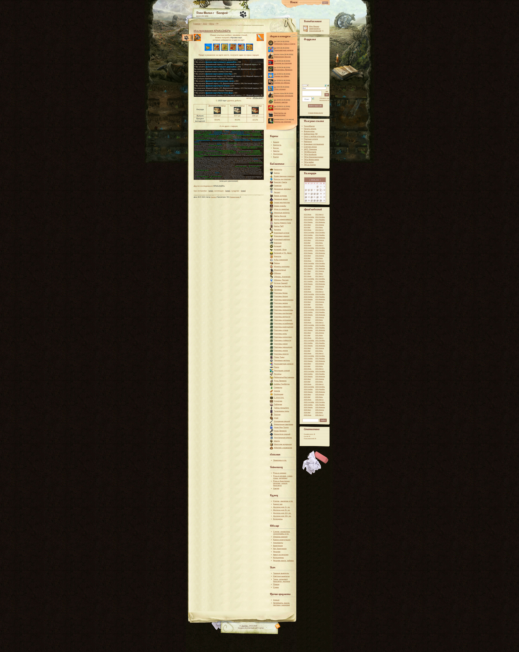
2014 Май (307, 227)
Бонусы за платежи (282, 122)
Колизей (277, 246)
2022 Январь (308, 345)
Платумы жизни (281, 303)
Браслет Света (280, 182)
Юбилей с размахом (283, 448)
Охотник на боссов (282, 286)
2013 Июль (307, 214)
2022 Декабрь (320, 358)
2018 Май (307, 289)
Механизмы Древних (283, 70)
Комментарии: (235, 197)
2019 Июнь (319, 304)
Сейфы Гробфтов (282, 384)
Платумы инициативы (283, 310)
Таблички (278, 404)
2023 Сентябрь (309, 371)
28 (314, 200)
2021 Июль (307, 338)
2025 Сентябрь (309, 402)
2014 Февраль (320, 222)
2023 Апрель (319, 363)
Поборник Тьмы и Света (284, 44)
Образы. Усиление (282, 277)
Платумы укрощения (283, 347)
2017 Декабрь (320, 281)
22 (317, 197)
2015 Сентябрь (309, 248)
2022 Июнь (319, 351)
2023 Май (307, 366)
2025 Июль (307, 399)
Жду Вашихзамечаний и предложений (315, 28)
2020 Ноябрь (308, 327)
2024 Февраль (320, 376)
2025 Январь (308, 392)
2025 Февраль (320, 392)
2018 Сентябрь (309, 294)
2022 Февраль (320, 345)
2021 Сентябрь (309, 340)
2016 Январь (308, 253)
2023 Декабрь (320, 374)
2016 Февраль (320, 253)
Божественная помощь (284, 176)
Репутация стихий (282, 370)
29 (317, 200)
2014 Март (307, 225)
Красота (277, 256)
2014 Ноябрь (308, 235)
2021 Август (319, 338)
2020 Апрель (319, 317)
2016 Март (307, 255)
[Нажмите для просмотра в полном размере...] (229, 179)
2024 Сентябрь (309, 387)
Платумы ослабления (283, 323)
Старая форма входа (315, 113)
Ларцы (277, 263)
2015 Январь (308, 237)
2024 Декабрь (320, 389)
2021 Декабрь (320, 343)
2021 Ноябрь (308, 343)
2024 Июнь (319, 381)
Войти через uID (315, 106)
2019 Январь (308, 299)
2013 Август (319, 214)
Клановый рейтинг (282, 239)
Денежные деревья (282, 189)
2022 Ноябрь (308, 358)
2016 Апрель (319, 255)
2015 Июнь (319, 243)
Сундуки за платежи (283, 63)
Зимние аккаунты (281, 109)
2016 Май (307, 258)
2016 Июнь (319, 258)
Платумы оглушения (283, 320)
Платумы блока (280, 293)
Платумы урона (281, 350)
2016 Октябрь (320, 263)
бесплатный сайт (251, 628)
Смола (277, 391)
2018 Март (307, 286)
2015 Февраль (320, 237)
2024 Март (307, 379)
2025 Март (307, 394)
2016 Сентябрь (309, 263)
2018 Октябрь (320, 294)
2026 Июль (307, 415)
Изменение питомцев (283, 96)
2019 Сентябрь (309, 309)
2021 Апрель (319, 333)
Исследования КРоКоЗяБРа (212, 30)
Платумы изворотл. (282, 306)
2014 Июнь (319, 227)
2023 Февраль (320, 361)
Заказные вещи (281, 199)
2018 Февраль (320, 284)
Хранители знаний (282, 434)
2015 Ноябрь (308, 250)
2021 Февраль (320, 330)
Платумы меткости (282, 317)
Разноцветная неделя (283, 50)
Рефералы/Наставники (284, 377)
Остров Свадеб (280, 283)
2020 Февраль (320, 315)
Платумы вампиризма (283, 300)
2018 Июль (307, 291)
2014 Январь (308, 222)
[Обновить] (325, 85)
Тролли (277, 414)
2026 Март (307, 410)
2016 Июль (307, 261)
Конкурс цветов (280, 102)
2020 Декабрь (320, 327)
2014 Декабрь (320, 235)
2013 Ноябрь (308, 219)
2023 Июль (307, 369)
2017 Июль (307, 276)
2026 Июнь (319, 412)
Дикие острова (280, 196)
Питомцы (278, 290)
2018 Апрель (319, 286)
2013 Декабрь (320, 219)
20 (311, 197)
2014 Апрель (319, 225)
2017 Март (307, 271)
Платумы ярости (281, 354)
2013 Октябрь (320, 217)
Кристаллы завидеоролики (280, 114)
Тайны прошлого (281, 408)
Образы (277, 273)
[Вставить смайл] (328, 85)
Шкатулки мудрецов (283, 444)
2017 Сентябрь (309, 279)
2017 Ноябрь (308, 281)
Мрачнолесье (280, 270)
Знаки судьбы (280, 206)
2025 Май (307, 397)
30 (321, 200)
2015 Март (307, 240)
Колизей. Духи (280, 249)
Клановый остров (281, 233)
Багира (213, 197)
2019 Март (307, 302)
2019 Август (319, 307)
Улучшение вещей (282, 421)
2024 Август (319, 384)
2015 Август (319, 245)
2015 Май (307, 243)
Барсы (277, 173)
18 (306, 197)
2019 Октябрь (320, 309)
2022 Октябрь (320, 356)
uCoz (262, 628)
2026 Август (319, 415)
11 (306, 193)
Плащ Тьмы (279, 357)
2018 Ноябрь (308, 297)
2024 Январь (308, 376)
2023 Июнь (319, 366)
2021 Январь (308, 330)
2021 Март (307, 333)
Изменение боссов (282, 57)
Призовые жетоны (282, 360)
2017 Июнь (319, 273)
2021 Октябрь (320, 340)
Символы (278, 387)
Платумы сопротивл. (283, 337)
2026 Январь (308, 407)
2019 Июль (307, 307)
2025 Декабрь (320, 405)
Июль (211, 24)
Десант (277, 192)
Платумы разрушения (283, 327)
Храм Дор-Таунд (281, 427)
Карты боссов (280, 216)
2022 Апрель (319, 348)
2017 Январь (308, 268)
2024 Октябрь (320, 387)
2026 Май (307, 412)
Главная (197, 24)
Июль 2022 (315, 180)
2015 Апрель (319, 240)
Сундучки (278, 401)
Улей (276, 418)
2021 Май (307, 335)
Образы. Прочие (281, 280)
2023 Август (319, 369)
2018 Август (319, 291)
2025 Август (319, 399)
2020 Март (307, 317)
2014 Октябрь (320, 232)
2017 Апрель (319, 271)
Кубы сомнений (281, 260)
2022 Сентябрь (309, 356)
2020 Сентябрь (309, 325)
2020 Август (319, 322)
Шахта (277, 441)
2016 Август (319, 261)
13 (311, 193)
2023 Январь (308, 361)
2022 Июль (307, 353)
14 (314, 193)
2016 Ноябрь (308, 266)
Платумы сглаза (281, 330)
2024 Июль (307, 384)
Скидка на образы (282, 83)
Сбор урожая (280, 89)
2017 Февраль (320, 268)
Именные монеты (282, 213)
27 (311, 200)
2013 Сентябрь (309, 217)
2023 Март (307, 363)
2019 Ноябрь (308, 312)
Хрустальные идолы (283, 437)
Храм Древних (280, 431)
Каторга (277, 229)
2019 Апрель (319, 302)
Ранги (276, 367)
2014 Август (319, 230)
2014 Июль (307, 230)
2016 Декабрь (320, 266)
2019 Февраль (320, 299)
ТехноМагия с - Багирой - (212, 13)
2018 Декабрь (320, 297)
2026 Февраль (320, 407)
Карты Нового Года (282, 223)
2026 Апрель (319, 410)
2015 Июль (307, 245)
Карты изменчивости (283, 219)
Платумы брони (281, 296)
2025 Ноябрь (308, 405)
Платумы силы (280, 333)
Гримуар (278, 185)
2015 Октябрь (320, 248)
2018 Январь (308, 284)
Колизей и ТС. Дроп (283, 253)
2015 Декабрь (320, 250)
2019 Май (307, 304)
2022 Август (319, 353)
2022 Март (307, 348)
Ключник (278, 243)
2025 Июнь (319, 397)
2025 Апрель (319, 394)
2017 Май (307, 273)
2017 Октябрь (320, 279)
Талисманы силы (281, 411)
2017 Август (319, 276)
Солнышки (278, 394)
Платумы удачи (281, 344)
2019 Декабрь (320, 312)
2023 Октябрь (320, 371)
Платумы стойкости (282, 340)
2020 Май (307, 320)
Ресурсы (277, 374)
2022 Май (307, 351)
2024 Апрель (319, 379)
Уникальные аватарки (283, 424)
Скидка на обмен (281, 76)
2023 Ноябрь (308, 374)
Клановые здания (282, 236)
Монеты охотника (282, 266)
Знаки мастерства (282, 202)
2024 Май (307, 381)
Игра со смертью (281, 209)
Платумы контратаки (283, 313)
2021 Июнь (319, 335)
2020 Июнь (319, 320)
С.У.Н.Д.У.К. (279, 398)
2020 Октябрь (320, 325)
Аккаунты (278, 169)
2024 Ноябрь (308, 389)
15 (317, 193)
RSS (277, 626)
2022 (205, 24)
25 (306, 200)
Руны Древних (280, 381)
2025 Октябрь (320, 402)
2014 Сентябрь (309, 232)
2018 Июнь (319, 289)
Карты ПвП (279, 226)
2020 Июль (307, 322)
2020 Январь (308, 315)
